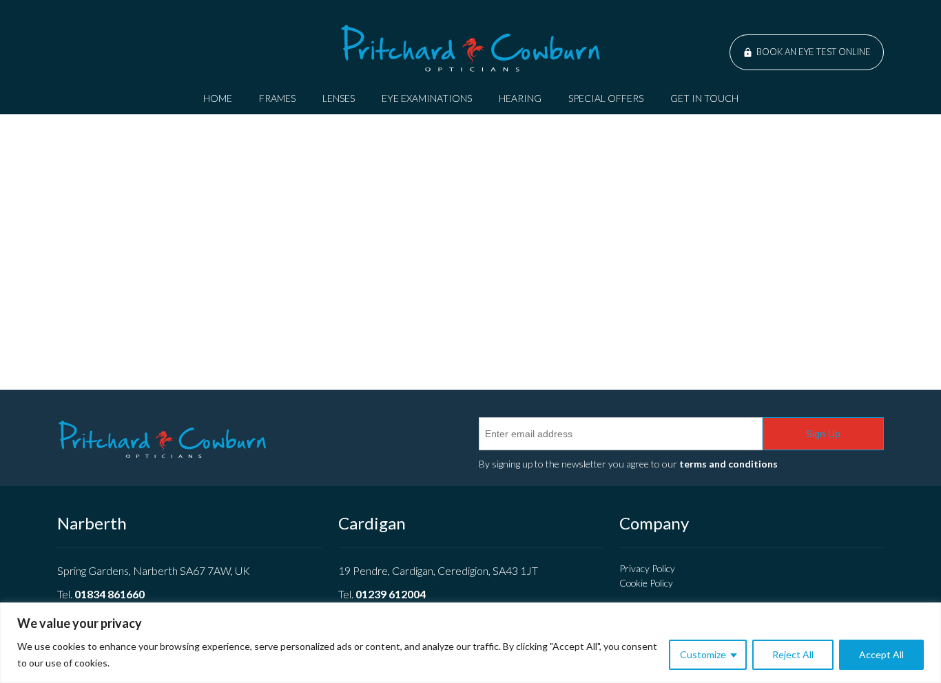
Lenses (338, 98)
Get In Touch (704, 98)
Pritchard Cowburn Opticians (470, 48)
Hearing (520, 98)
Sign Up (823, 433)
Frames (277, 98)
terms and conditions (728, 464)
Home (217, 98)
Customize (703, 654)
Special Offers (605, 98)
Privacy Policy (647, 568)
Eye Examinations (427, 98)
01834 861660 (109, 593)
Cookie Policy (646, 583)
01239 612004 (390, 593)
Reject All (793, 654)
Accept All (881, 654)
